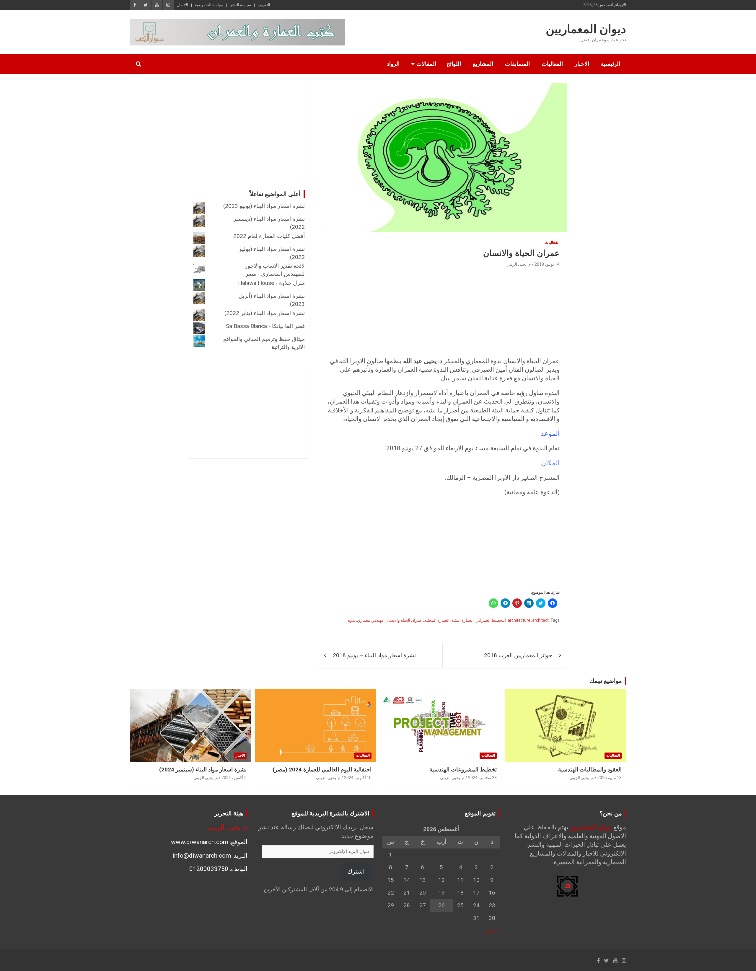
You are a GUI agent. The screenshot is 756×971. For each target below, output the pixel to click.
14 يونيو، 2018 (547, 264)
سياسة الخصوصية (209, 5)
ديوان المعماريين (586, 29)
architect (540, 620)
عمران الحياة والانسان (403, 620)
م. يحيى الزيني (518, 264)
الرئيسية (610, 64)
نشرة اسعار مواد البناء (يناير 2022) (264, 313)
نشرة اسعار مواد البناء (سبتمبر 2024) (203, 769)
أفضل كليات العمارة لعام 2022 (269, 236)
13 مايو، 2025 (609, 777)
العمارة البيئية (462, 620)
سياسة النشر (240, 5)
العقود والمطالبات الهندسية (590, 769)
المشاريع (483, 64)
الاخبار (582, 64)
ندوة (351, 620)
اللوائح (454, 64)
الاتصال (182, 5)
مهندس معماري (370, 620)
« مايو (493, 930)
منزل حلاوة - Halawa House (271, 283)
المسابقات (517, 64)
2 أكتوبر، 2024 (234, 777)
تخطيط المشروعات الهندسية (463, 769)
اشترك (356, 871)
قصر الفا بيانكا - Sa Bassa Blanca (265, 326)
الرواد (393, 64)
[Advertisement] (442, 312)
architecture (519, 620)
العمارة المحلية (436, 620)
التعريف (264, 5)
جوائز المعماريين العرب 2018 (518, 655)
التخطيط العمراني (490, 620)
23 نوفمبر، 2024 (482, 777)
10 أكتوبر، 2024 (358, 777)
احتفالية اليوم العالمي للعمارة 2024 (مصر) (322, 769)
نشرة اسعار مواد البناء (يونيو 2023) (264, 206)
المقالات (426, 64)
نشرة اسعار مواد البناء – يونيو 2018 (374, 655)
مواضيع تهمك (605, 680)
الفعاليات (552, 64)
